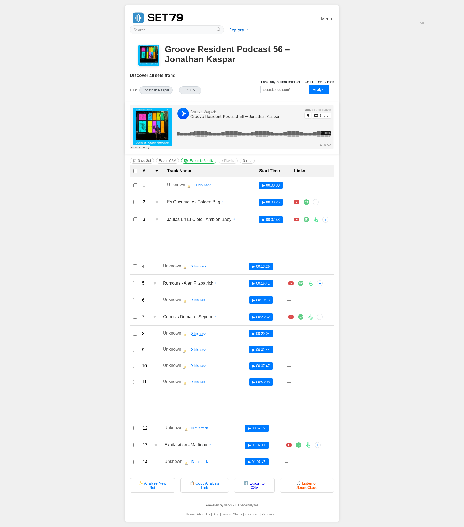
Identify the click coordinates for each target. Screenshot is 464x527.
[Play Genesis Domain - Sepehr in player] (291, 317)
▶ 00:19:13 (261, 300)
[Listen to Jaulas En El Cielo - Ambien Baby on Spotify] (306, 219)
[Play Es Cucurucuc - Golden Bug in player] (296, 202)
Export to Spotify (201, 161)
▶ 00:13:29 (261, 266)
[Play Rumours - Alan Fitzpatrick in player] (291, 283)
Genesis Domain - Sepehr (187, 316)
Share (247, 161)
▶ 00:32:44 (261, 350)
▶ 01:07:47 (256, 462)
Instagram (252, 514)
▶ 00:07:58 (271, 220)
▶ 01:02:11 (256, 445)
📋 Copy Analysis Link (204, 485)
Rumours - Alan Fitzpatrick (188, 283)
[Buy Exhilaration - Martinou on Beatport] (308, 445)
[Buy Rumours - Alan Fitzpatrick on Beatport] (310, 283)
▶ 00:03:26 (271, 202)
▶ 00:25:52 (261, 317)
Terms (226, 514)
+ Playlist (228, 161)
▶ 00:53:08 (261, 382)
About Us (203, 514)
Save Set (144, 161)
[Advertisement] (232, 245)
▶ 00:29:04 (261, 334)
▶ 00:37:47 (261, 366)
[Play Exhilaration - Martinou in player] (289, 445)
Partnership (270, 514)
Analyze (319, 90)
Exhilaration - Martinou (185, 445)
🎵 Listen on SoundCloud (307, 485)
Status (237, 514)
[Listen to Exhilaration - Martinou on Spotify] (298, 445)
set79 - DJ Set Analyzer (241, 505)
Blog (216, 514)
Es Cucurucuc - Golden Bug (193, 202)
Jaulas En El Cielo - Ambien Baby (199, 219)
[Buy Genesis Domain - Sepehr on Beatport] (310, 317)
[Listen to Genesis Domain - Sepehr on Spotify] (300, 317)
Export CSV (167, 161)
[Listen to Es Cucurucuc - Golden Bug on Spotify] (306, 202)
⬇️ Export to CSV (254, 485)
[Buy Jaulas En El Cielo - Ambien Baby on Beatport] (316, 219)
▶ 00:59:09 (256, 428)
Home (190, 514)
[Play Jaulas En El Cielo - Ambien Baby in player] (296, 219)
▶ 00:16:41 (261, 283)
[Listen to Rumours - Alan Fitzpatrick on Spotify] (300, 283)
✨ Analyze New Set (152, 485)
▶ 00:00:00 (271, 185)
